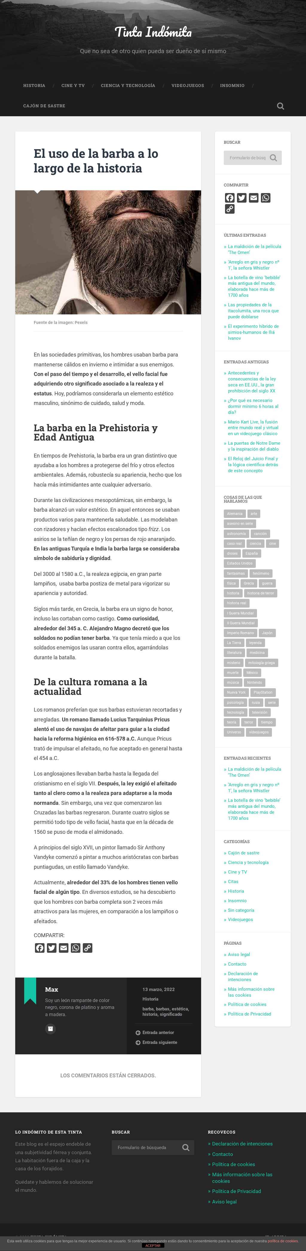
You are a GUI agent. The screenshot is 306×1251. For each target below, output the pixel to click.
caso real (234, 544)
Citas (233, 881)
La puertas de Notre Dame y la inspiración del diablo (254, 446)
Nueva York (236, 692)
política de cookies (283, 1241)
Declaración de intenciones (243, 976)
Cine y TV (73, 85)
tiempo (267, 722)
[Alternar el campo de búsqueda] (280, 106)
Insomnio (232, 85)
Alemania (235, 514)
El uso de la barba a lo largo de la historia (96, 160)
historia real (236, 603)
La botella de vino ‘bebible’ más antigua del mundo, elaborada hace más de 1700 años (254, 286)
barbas (162, 1009)
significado (171, 1014)
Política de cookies (247, 1004)
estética (180, 1009)
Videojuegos (188, 85)
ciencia (255, 544)
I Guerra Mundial (240, 613)
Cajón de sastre (44, 105)
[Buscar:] (252, 158)
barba (148, 1009)
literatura (234, 653)
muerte (232, 673)
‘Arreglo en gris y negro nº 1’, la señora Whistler (253, 265)
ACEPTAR (153, 1245)
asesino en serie (240, 523)
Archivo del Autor (50, 1029)
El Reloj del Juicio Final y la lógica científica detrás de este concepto (253, 464)
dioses (232, 553)
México (252, 673)
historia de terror (260, 593)
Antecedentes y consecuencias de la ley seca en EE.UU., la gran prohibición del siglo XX (252, 382)
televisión (259, 712)
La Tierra (234, 643)
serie (272, 703)
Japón (267, 633)
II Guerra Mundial (241, 623)
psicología (235, 703)
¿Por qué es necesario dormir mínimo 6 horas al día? (253, 406)
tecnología (235, 712)
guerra (267, 583)
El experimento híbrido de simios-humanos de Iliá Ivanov (253, 332)
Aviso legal (239, 954)
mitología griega (261, 663)
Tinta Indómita (153, 31)
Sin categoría (241, 910)
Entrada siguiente (160, 1042)
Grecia (249, 583)
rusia (256, 703)
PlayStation (263, 692)
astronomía (236, 534)
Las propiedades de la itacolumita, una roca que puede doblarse (253, 310)
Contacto (237, 964)
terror (248, 722)
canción (260, 534)
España (252, 553)
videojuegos (259, 732)
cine (272, 544)
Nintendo (254, 682)
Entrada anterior (158, 1032)
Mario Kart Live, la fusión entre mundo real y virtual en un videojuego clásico (253, 428)
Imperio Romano (240, 633)
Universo (234, 732)
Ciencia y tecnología (128, 85)
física (231, 583)
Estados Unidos (240, 563)
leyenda (255, 643)
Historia (34, 85)
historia (150, 1014)
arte (254, 514)
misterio (233, 663)
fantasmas (236, 573)
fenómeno (261, 573)
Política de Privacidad (249, 1014)
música (233, 682)
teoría (231, 722)
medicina (257, 653)
